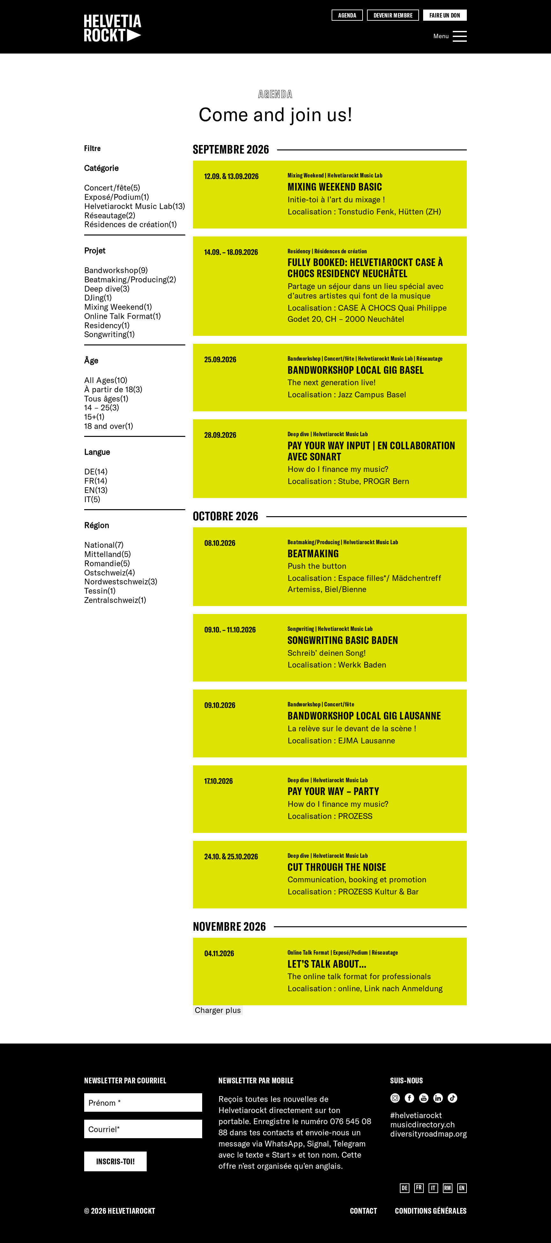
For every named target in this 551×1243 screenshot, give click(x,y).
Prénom (104, 1102)
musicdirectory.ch (422, 1124)
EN (462, 1188)
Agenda (347, 15)
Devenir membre (393, 15)
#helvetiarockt (416, 1115)
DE (404, 1188)
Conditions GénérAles (431, 1211)
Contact (363, 1211)
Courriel (104, 1129)
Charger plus (218, 1010)
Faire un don (445, 15)
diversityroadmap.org (428, 1133)
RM (447, 1188)
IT (433, 1188)
